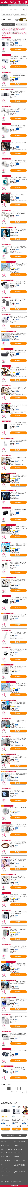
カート (3, 1164)
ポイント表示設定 (5, 1171)
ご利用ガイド (4, 1175)
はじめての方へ (18, 1152)
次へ (23, 1092)
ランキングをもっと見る (14, 1135)
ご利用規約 (16, 1156)
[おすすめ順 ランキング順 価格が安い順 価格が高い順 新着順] (21, 24)
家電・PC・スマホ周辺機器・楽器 (17, 5)
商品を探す (4, 1141)
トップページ (4, 5)
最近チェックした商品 (6, 1149)
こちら (19, 1181)
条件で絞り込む (8, 24)
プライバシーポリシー (19, 1160)
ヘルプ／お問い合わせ (19, 1141)
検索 (24, 9)
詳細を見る (18, 49)
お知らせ (16, 1145)
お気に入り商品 (5, 1145)
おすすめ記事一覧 (5, 1160)
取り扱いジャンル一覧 (6, 1152)
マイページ (4, 1168)
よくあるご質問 (18, 1149)
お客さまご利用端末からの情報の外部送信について (19, 1166)
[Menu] (2, 2)
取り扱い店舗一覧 (5, 1156)
